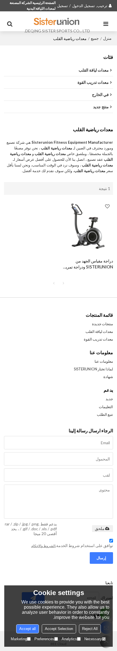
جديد (109, 399)
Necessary (93, 639)
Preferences (44, 639)
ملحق (100, 528)
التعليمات (106, 406)
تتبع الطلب (105, 414)
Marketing (19, 639)
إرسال (101, 558)
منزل (107, 38)
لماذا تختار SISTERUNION (93, 369)
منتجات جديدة (102, 324)
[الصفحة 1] (53, 283)
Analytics (69, 639)
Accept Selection (59, 629)
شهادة (108, 376)
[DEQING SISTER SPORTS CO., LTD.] (57, 21)
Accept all (27, 629)
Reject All (90, 629)
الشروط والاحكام (43, 546)
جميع (95, 38)
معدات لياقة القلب (99, 331)
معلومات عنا (104, 361)
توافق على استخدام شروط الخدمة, (72, 545)
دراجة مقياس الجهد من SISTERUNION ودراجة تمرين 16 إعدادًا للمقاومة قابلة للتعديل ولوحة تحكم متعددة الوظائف (88, 264)
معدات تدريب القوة (98, 339)
